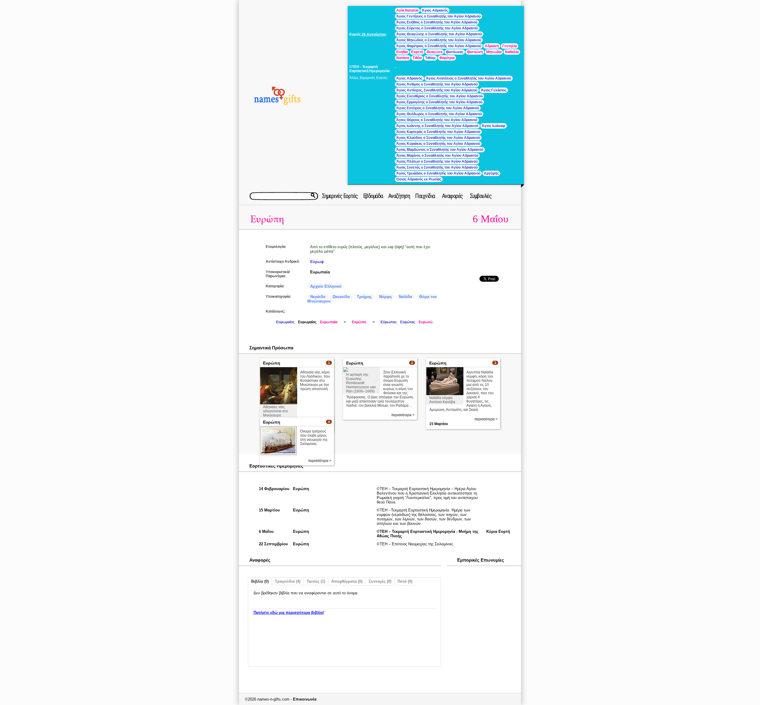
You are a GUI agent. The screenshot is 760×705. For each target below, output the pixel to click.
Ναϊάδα (405, 296)
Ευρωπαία (320, 272)
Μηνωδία (493, 52)
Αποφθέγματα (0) (346, 581)
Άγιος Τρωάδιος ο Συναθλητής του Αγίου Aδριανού (438, 173)
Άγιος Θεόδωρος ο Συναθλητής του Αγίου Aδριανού (439, 114)
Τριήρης (364, 296)
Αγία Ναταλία (407, 10)
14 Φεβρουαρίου (274, 489)
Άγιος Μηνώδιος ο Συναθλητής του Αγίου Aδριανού (438, 40)
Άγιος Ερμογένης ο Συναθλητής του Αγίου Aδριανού (439, 102)
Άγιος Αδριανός (435, 10)
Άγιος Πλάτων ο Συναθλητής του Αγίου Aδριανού (437, 161)
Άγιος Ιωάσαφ (493, 126)
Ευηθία (402, 52)
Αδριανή (492, 46)
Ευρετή (417, 52)
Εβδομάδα (373, 195)
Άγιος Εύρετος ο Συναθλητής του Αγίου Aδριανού (437, 28)
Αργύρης (491, 173)
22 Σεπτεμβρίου (273, 544)
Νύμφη (385, 296)
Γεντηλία (509, 46)
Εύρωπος (389, 322)
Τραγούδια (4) (287, 581)
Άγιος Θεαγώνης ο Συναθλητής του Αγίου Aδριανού (439, 34)
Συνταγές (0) (380, 581)
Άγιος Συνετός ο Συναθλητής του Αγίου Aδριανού (437, 167)
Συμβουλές (481, 195)
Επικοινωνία (304, 699)
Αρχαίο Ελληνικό (325, 286)
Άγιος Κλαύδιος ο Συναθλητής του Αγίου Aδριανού (438, 138)
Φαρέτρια (447, 58)
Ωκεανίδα (341, 296)
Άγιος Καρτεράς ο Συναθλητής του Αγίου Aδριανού (438, 132)
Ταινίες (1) (316, 581)
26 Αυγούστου (374, 34)
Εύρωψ (317, 261)
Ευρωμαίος (285, 322)
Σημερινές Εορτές (340, 195)
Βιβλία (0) (260, 581)
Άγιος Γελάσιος (493, 90)
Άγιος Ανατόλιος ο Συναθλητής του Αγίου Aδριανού (468, 78)
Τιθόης (430, 58)
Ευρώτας (407, 322)
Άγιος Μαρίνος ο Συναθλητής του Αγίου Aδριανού (437, 155)
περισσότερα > (402, 415)
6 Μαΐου (490, 219)
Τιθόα (417, 58)
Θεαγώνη (434, 52)
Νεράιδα (317, 296)
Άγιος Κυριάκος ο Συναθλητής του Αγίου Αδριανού (438, 144)
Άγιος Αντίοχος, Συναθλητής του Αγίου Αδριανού (436, 90)
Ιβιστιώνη (475, 52)
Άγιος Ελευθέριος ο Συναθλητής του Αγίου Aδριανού (439, 96)
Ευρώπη (267, 219)
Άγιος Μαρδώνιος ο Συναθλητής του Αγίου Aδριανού (439, 150)
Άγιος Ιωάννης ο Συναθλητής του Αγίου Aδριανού (437, 126)
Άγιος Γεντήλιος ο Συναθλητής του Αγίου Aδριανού (438, 16)
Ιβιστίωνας (454, 52)
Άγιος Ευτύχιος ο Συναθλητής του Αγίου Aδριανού (437, 108)
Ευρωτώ (426, 322)
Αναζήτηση (399, 195)
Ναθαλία (512, 52)
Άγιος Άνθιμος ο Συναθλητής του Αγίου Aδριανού (437, 84)
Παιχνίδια (425, 195)
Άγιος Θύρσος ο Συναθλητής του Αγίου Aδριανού (436, 120)
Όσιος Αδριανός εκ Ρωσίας (418, 179)
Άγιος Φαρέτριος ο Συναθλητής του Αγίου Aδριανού (438, 46)
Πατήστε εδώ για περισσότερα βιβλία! (289, 612)
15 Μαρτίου (438, 424)
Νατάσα (402, 58)
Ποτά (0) (405, 581)
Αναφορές (452, 195)
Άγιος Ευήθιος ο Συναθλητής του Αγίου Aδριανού (436, 22)
